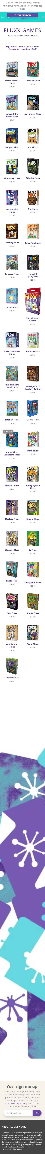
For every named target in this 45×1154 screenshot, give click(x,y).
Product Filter (24, 15)
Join (37, 1113)
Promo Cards (25, 46)
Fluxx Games (18, 35)
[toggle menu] (3, 16)
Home (10, 35)
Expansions (11, 46)
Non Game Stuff (29, 49)
